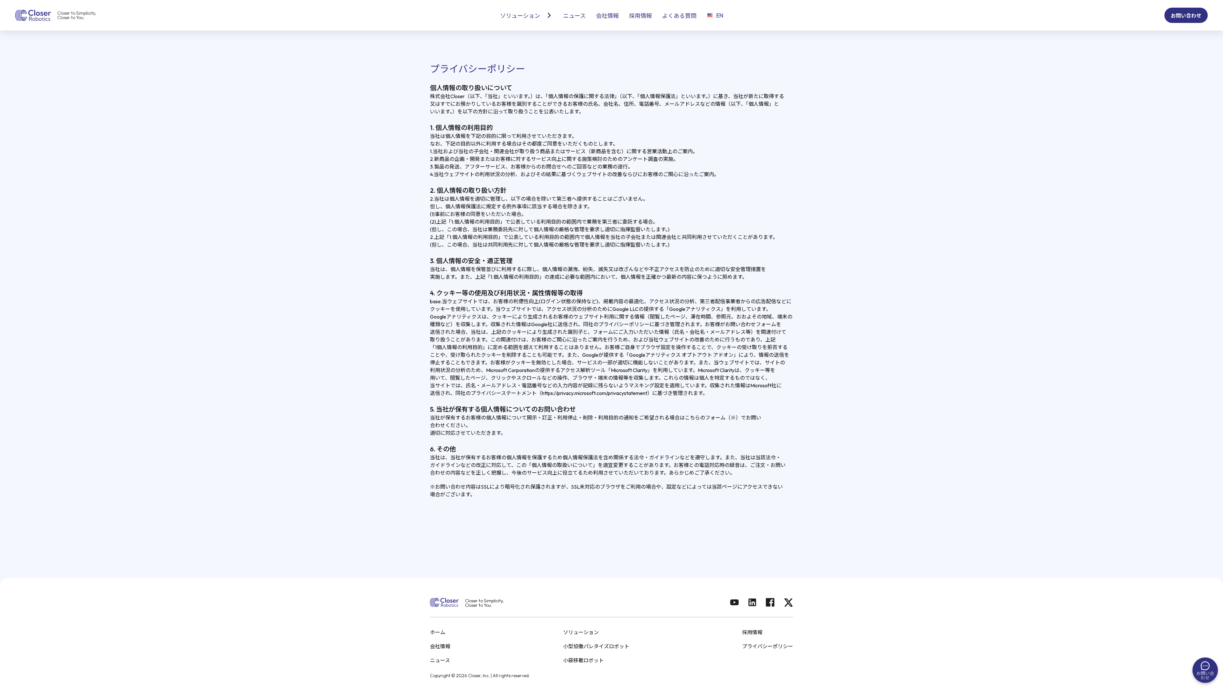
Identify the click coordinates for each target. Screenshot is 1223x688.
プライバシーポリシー (767, 646)
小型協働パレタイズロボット (596, 646)
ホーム (437, 632)
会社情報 (440, 646)
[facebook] (770, 603)
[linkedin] (752, 603)
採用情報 (752, 632)
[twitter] (788, 603)
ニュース (440, 660)
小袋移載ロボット (583, 660)
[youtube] (734, 603)
